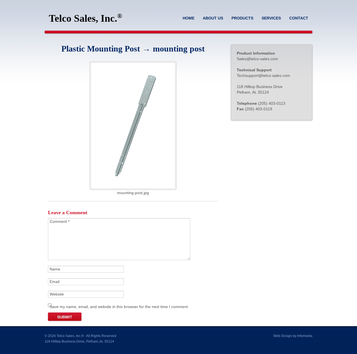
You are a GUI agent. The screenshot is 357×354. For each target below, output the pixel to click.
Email (54, 281)
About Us (213, 18)
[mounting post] (133, 188)
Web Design (282, 336)
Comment (59, 221)
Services (271, 18)
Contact (298, 18)
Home (188, 18)
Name (55, 269)
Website (57, 294)
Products (242, 18)
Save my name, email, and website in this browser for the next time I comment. (119, 306)
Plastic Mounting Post (100, 48)
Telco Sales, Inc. (85, 18)
